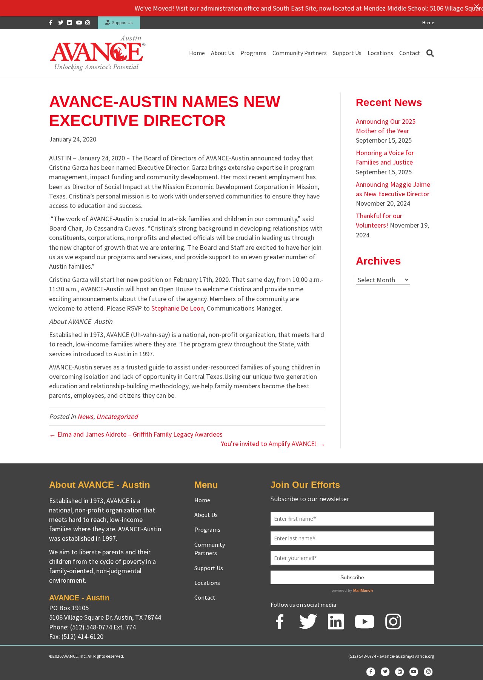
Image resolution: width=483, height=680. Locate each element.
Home (428, 22)
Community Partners (299, 53)
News (85, 416)
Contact (409, 53)
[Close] (476, 6)
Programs (253, 53)
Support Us (121, 22)
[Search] (428, 53)
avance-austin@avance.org (406, 656)
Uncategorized (117, 416)
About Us (222, 53)
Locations (380, 53)
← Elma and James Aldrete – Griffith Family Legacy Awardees (136, 434)
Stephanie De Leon (177, 308)
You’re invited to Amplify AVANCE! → (273, 443)
